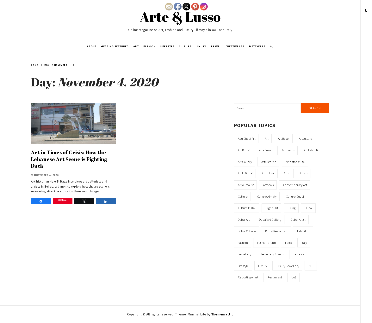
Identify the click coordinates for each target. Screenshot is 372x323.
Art (136, 46)
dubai (309, 208)
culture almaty (266, 196)
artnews (268, 185)
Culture (185, 46)
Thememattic (222, 314)
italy (304, 243)
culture (243, 196)
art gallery (245, 162)
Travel (216, 46)
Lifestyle (167, 46)
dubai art (244, 219)
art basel (284, 138)
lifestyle (243, 266)
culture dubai (295, 196)
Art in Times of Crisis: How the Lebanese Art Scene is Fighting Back (69, 159)
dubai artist (298, 219)
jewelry (298, 254)
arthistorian (268, 162)
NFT (311, 266)
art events (288, 150)
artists (304, 173)
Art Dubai (244, 150)
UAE (293, 277)
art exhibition (312, 150)
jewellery (244, 254)
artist (287, 173)
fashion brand (266, 243)
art (267, 138)
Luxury (200, 46)
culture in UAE (247, 208)
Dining (291, 208)
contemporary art (295, 185)
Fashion (149, 46)
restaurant (275, 277)
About (92, 46)
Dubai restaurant (276, 231)
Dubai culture (247, 231)
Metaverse (257, 46)
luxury (262, 266)
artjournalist (246, 185)
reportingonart (248, 277)
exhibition (303, 231)
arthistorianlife (295, 162)
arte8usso (265, 150)
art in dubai (245, 173)
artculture (305, 138)
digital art (272, 208)
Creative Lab (235, 46)
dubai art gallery (270, 219)
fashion (243, 243)
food (288, 243)
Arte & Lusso (180, 16)
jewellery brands (272, 254)
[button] (366, 11)
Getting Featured (115, 46)
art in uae (268, 173)
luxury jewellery (287, 266)
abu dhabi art (246, 138)
